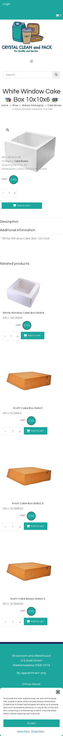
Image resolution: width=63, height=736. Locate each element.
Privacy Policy (37, 731)
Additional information (17, 230)
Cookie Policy (23, 731)
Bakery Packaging (33, 105)
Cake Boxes (54, 105)
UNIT (4, 179)
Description (9, 221)
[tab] (31, 221)
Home (5, 105)
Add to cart (23, 205)
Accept (31, 723)
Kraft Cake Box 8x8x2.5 (28, 503)
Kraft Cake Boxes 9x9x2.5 (27, 598)
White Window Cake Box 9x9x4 (23, 312)
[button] (58, 692)
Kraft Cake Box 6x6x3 (28, 408)
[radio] (13, 179)
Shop (15, 105)
